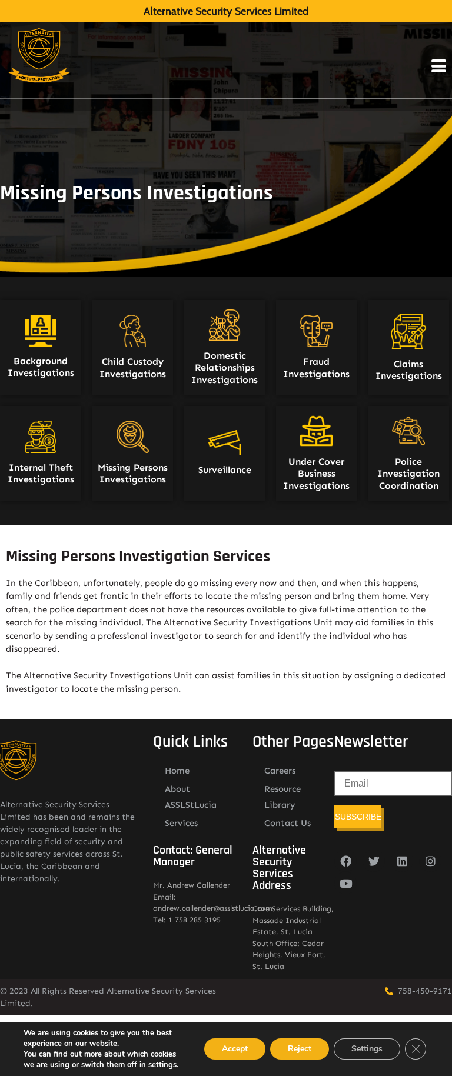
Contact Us (287, 823)
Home (177, 770)
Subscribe (358, 816)
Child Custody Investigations (132, 367)
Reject (299, 1048)
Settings (367, 1048)
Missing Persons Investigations (133, 473)
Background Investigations (41, 366)
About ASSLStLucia (191, 797)
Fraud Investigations (316, 367)
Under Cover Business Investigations (316, 473)
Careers (279, 770)
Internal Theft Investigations (41, 473)
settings (162, 1065)
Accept (235, 1048)
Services (181, 823)
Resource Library (282, 797)
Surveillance (224, 469)
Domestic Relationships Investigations (224, 367)
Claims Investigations (408, 369)
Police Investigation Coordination (408, 473)
